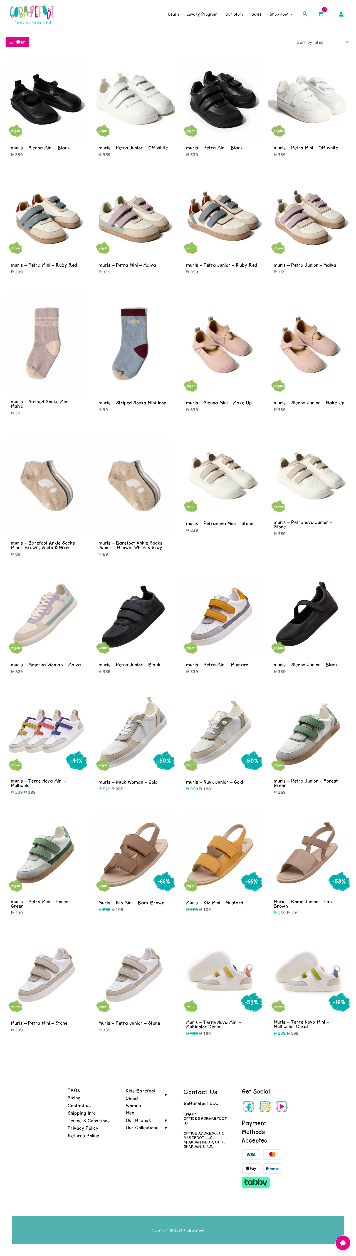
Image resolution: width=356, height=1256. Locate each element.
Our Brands (138, 1120)
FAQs (74, 1090)
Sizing (74, 1098)
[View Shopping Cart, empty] (320, 14)
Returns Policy (83, 1136)
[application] (290, 14)
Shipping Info (82, 1113)
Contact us (79, 1105)
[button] (305, 14)
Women (133, 1105)
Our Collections (142, 1127)
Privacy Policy (83, 1128)
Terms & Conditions (89, 1120)
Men (130, 1113)
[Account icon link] (341, 14)
